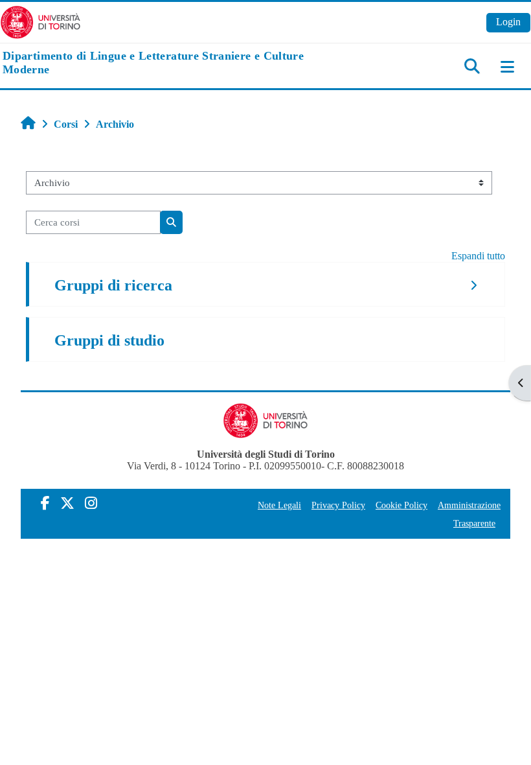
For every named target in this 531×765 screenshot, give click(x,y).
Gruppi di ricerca (113, 285)
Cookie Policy (401, 505)
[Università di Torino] (40, 21)
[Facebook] (45, 503)
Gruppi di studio (109, 340)
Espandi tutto (478, 255)
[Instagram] (91, 503)
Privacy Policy (338, 505)
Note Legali (279, 505)
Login (508, 21)
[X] (67, 503)
